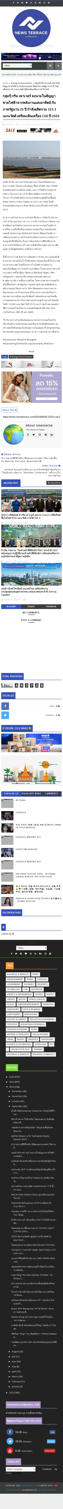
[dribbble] (31, 2)
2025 (12, 1081)
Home (5, 83)
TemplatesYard (14, 1490)
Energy (11, 999)
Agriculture (31, 1014)
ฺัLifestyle (12, 1024)
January (16, 1386)
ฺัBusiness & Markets (18, 1054)
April (14, 1371)
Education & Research (32, 1024)
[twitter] (17, 2)
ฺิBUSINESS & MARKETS (44, 1054)
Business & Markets (18, 974)
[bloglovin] (26, 2)
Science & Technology (19, 1044)
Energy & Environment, (42, 124)
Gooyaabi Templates (46, 1490)
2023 (12, 1392)
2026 (12, 1076)
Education (36, 989)
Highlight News (31, 793)
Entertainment (15, 979)
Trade (10, 1039)
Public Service (37, 999)
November (17, 1096)
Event (36, 974)
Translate (16, 1473)
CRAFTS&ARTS (14, 1014)
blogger (11, 606)
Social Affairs (40, 1034)
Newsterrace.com (30, 1485)
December (17, 1091)
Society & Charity (16, 1019)
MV (51, 1044)
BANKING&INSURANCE (28, 1004)
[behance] (39, 2)
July (14, 1356)
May (14, 1366)
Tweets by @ (7, 933)
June (14, 1361)
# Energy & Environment (21, 356)
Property (43, 984)
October (16, 1101)
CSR (5, 528)
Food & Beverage (32, 1009)
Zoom (34, 1029)
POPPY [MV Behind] (26, 849)
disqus (31, 606)
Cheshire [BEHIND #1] (28, 837)
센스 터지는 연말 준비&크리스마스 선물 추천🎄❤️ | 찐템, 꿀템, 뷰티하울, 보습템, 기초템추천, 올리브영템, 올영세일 (38, 889)
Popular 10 (11, 793)
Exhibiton (48, 1004)
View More (55, 482)
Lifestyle (42, 979)
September (17, 1106)
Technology (13, 989)
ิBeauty (20, 1039)
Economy (29, 984)
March (15, 1376)
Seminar (38, 1049)
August (15, 1351)
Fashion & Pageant (17, 1029)
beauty (50, 994)
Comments (51, 793)
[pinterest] (22, 2)
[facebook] (13, 2)
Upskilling (40, 1044)
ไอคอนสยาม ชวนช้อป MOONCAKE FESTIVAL (33, 1244)
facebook (51, 606)
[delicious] (48, 2)
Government (13, 984)
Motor (22, 999)
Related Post (11, 483)
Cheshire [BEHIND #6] (28, 861)
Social (10, 1004)
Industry (33, 1039)
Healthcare (13, 1009)
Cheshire (21, 812)
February (16, 1381)
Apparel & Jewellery (18, 1034)
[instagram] (44, 2)
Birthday (21, 800)
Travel (30, 979)
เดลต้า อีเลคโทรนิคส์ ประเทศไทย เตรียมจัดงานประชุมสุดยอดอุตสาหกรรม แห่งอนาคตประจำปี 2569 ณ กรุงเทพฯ (28, 591)
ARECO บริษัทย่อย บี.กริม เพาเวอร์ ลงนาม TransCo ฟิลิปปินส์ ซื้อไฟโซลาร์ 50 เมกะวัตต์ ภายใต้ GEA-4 (30, 516)
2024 (12, 1086)
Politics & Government (42, 1019)
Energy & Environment (21, 83)
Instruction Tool (20, 1049)
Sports (39, 994)
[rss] (35, 2)
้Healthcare (47, 1039)
